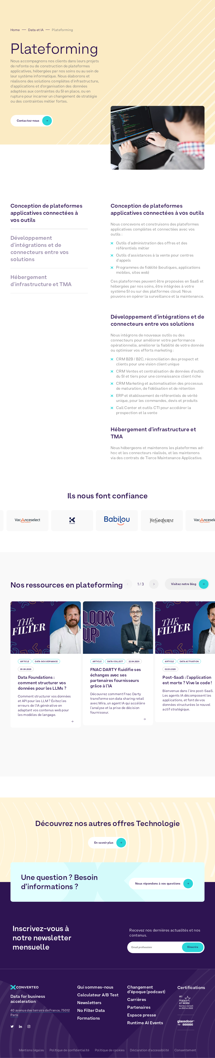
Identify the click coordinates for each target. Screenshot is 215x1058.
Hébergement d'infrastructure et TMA (41, 280)
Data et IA (35, 30)
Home (15, 30)
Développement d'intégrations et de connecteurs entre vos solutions (39, 248)
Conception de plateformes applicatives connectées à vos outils (46, 212)
